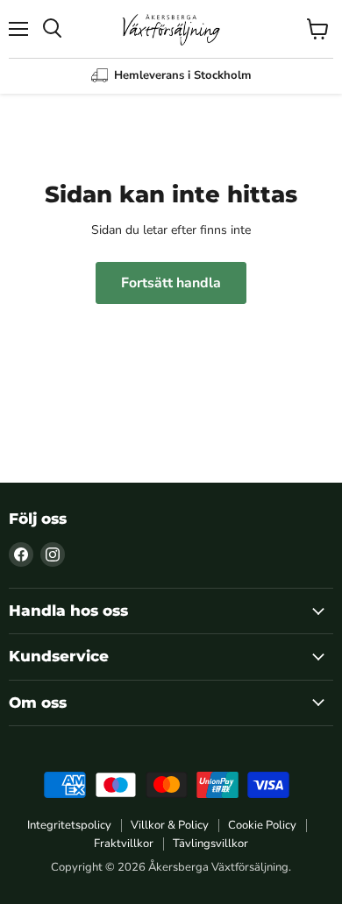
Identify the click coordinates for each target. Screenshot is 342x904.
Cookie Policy (262, 825)
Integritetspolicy (69, 825)
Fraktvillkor (123, 843)
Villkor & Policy (170, 825)
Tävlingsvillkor (210, 843)
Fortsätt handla (171, 283)
